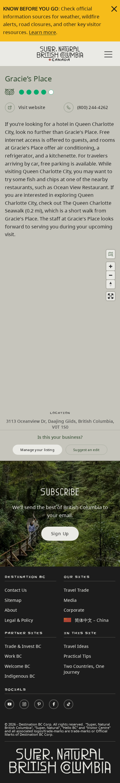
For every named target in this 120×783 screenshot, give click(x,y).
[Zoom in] (110, 266)
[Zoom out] (110, 275)
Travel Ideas (76, 646)
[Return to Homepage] (60, 53)
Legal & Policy (19, 620)
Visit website (31, 107)
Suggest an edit (86, 449)
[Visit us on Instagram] (24, 704)
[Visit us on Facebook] (53, 704)
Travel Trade (76, 590)
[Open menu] (108, 54)
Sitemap (13, 600)
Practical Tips (77, 656)
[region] (60, 324)
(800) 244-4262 (92, 107)
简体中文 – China (92, 620)
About (11, 610)
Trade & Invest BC (23, 646)
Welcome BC (17, 666)
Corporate (74, 610)
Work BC (13, 656)
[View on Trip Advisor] (60, 92)
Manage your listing (37, 449)
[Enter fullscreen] (110, 296)
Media (70, 600)
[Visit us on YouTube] (9, 704)
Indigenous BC (20, 676)
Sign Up (60, 533)
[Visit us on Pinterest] (39, 704)
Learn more (42, 32)
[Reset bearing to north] (110, 284)
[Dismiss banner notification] (114, 9)
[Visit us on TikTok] (68, 704)
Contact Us (16, 590)
